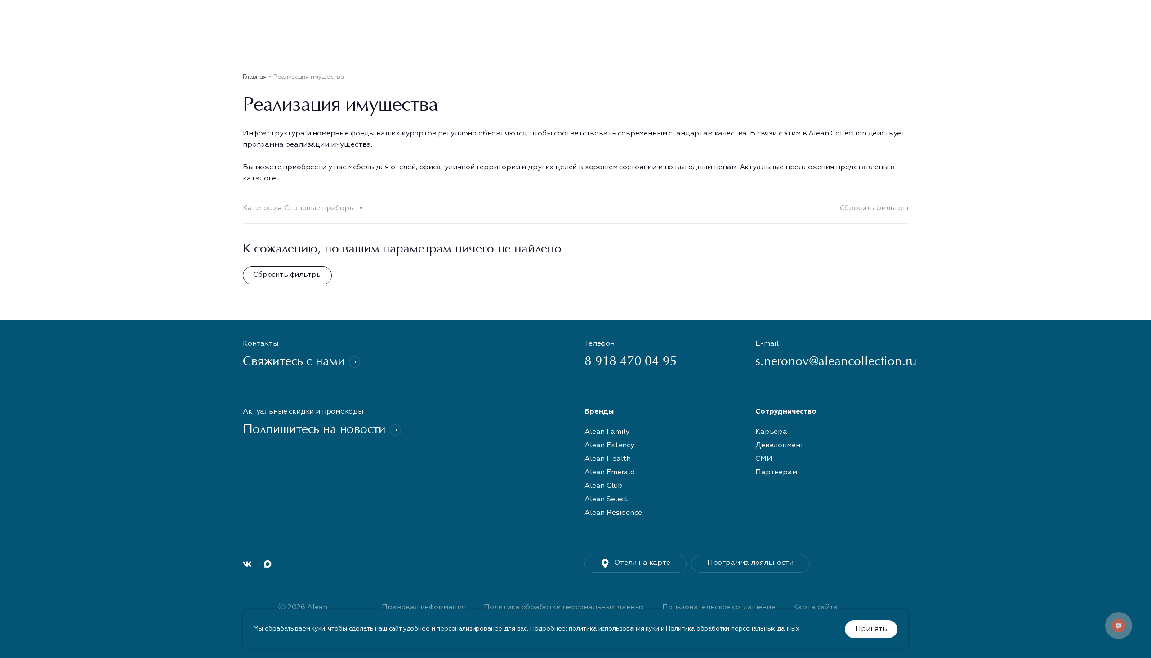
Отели (375, 45)
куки (653, 629)
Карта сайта (815, 607)
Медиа (599, 45)
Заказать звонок (708, 16)
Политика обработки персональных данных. (733, 629)
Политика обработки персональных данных (564, 607)
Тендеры (552, 45)
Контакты (941, 45)
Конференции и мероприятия (684, 45)
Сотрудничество (1101, 45)
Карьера (801, 45)
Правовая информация (424, 607)
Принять (871, 629)
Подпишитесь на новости (314, 430)
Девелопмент (423, 45)
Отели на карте (642, 563)
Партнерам (776, 472)
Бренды (337, 45)
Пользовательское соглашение (718, 607)
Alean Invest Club (492, 45)
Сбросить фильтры (874, 208)
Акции (761, 45)
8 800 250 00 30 (624, 16)
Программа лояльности (1015, 45)
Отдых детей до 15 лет (870, 45)
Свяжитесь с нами (293, 362)
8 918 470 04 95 (630, 362)
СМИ (763, 459)
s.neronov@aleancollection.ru (831, 362)
